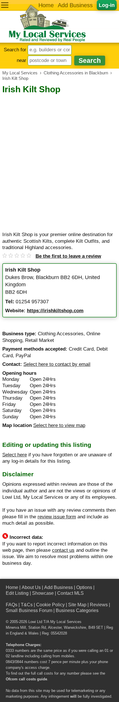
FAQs (11, 604)
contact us (63, 550)
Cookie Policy (50, 604)
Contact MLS (70, 593)
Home (46, 5)
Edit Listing (17, 593)
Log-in (107, 5)
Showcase (43, 593)
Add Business (75, 5)
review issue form (57, 517)
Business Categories (77, 610)
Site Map (77, 604)
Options (84, 587)
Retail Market (39, 340)
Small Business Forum (29, 610)
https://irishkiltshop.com (55, 310)
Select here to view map (59, 425)
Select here (14, 455)
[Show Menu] (4, 5)
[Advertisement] (59, 157)
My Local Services (65, 622)
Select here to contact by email (56, 364)
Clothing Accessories (60, 333)
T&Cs (27, 604)
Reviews (99, 604)
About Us (31, 587)
